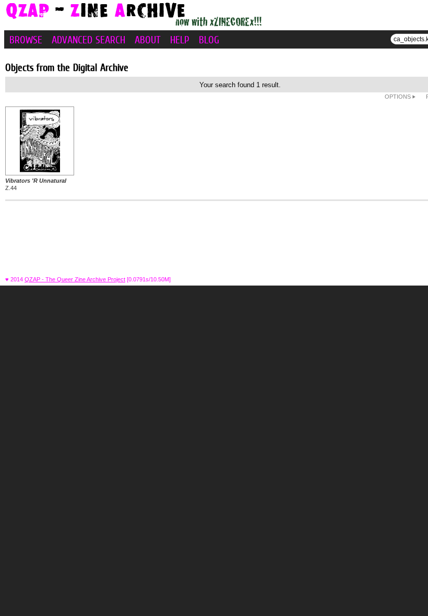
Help (179, 39)
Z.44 (35, 184)
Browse (25, 39)
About (148, 39)
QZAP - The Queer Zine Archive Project (75, 279)
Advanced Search (88, 39)
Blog (209, 39)
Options (398, 96)
